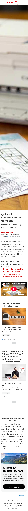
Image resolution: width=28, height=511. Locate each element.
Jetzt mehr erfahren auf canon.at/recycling (14, 486)
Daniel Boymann (7, 232)
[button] (9, 343)
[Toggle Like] (7, 237)
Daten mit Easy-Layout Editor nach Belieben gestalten (13, 270)
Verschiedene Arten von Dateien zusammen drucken (13, 275)
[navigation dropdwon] (25, 2)
